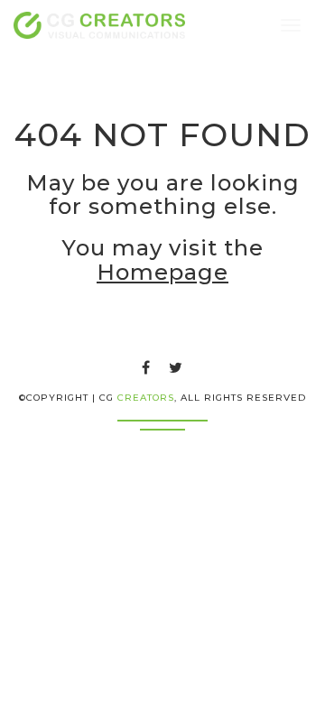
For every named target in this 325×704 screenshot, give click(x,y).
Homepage (162, 272)
